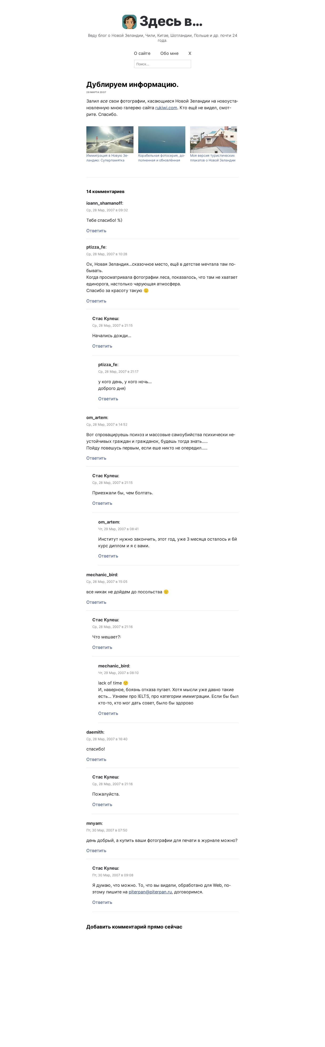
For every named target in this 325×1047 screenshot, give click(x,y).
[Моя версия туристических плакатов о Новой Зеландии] (213, 139)
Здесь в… (171, 21)
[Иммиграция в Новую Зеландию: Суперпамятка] (109, 139)
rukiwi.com (166, 107)
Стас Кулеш (105, 318)
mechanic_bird (101, 574)
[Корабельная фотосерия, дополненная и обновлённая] (161, 139)
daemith (94, 732)
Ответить (96, 230)
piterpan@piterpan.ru (150, 891)
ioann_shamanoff (104, 203)
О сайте (142, 53)
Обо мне (169, 53)
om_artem (96, 417)
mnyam (94, 823)
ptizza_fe (95, 247)
